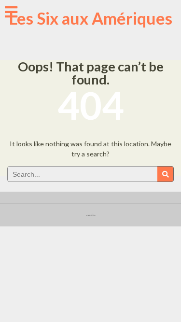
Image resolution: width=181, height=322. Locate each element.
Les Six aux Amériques (90, 18)
